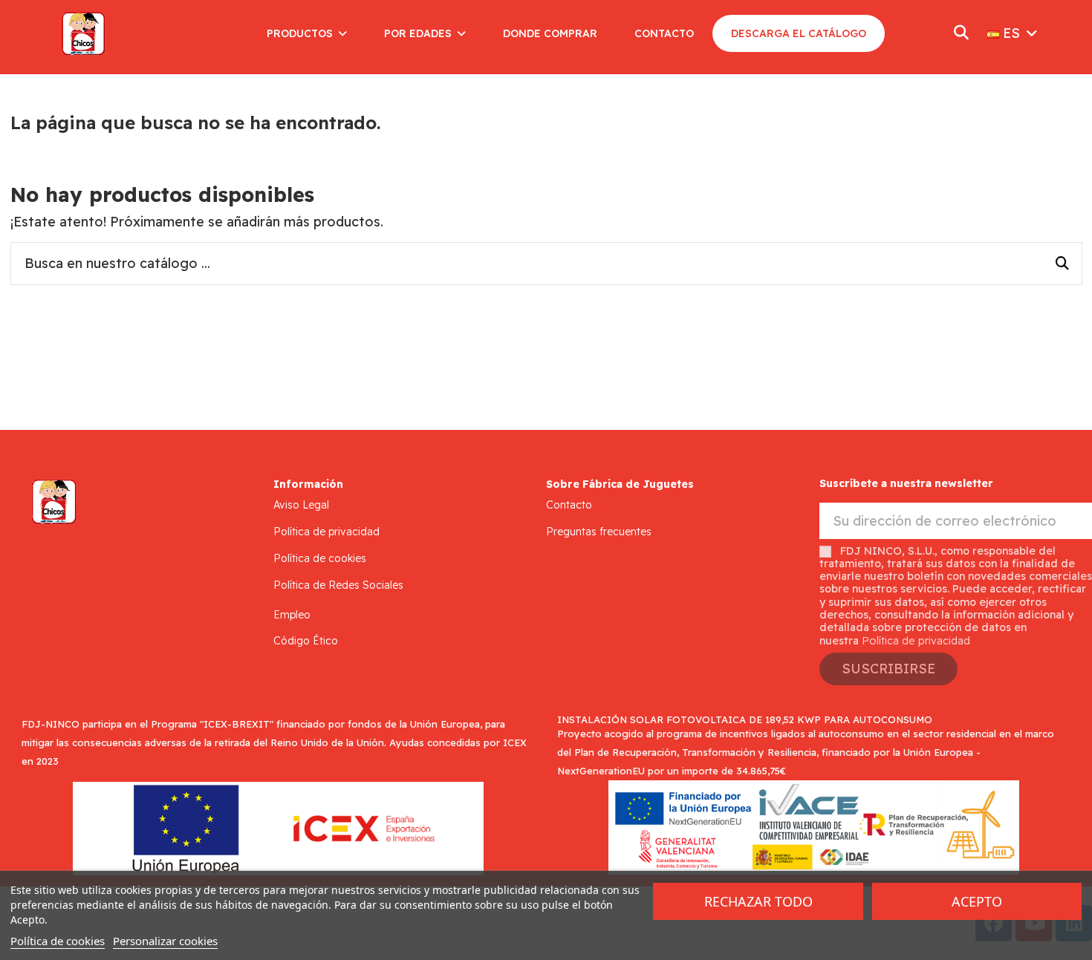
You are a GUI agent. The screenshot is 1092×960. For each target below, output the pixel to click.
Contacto (569, 505)
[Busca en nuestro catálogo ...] (1062, 263)
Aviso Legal (301, 505)
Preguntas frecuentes (598, 531)
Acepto (977, 901)
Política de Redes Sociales (338, 585)
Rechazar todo (758, 901)
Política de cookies (319, 558)
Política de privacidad (326, 531)
